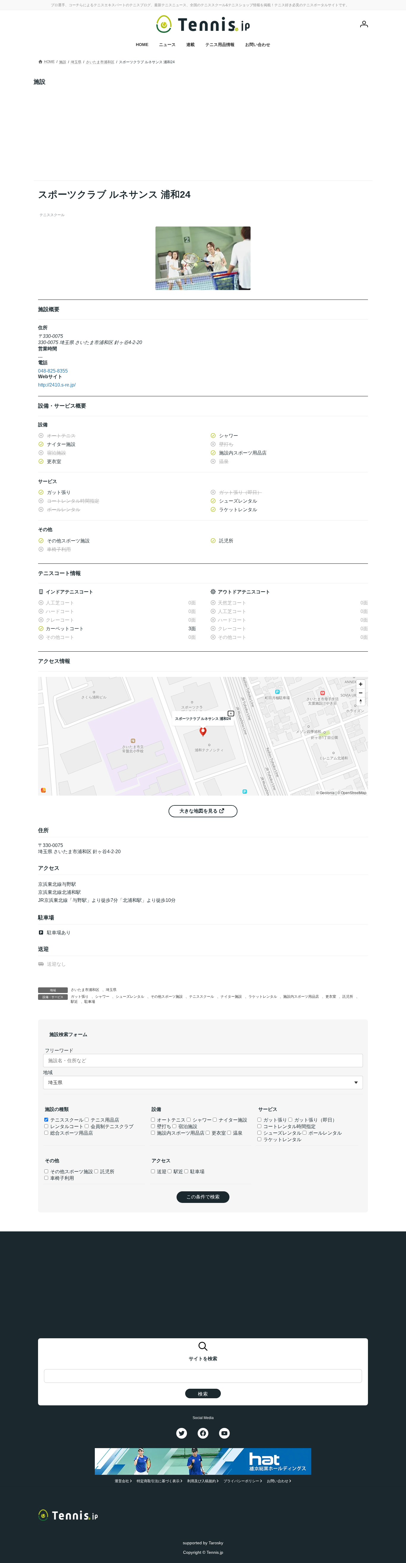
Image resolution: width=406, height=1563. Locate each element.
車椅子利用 (61, 1178)
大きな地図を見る (199, 810)
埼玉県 (111, 990)
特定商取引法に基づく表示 (158, 1481)
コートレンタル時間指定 (289, 1126)
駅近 (74, 1002)
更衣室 (330, 997)
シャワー (102, 997)
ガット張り (80, 997)
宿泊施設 (187, 1126)
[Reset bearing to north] (360, 701)
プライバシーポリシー (241, 1481)
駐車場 (89, 1002)
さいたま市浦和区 (85, 990)
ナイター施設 (231, 997)
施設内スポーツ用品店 (301, 997)
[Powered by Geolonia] (43, 790)
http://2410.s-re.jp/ (56, 384)
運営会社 (122, 1481)
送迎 (161, 1171)
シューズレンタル (130, 997)
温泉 (237, 1133)
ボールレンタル (324, 1133)
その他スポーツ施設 (167, 997)
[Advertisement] (203, 130)
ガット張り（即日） (315, 1119)
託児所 (347, 997)
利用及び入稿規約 (201, 1481)
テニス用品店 (104, 1119)
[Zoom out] (360, 692)
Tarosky (216, 1542)
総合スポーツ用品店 (71, 1133)
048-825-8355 (53, 370)
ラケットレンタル (262, 997)
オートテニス (170, 1119)
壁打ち (163, 1126)
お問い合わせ (277, 1481)
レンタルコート (66, 1126)
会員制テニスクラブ (111, 1126)
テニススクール (201, 997)
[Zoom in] (360, 684)
